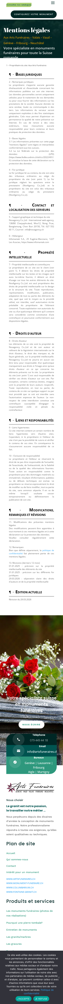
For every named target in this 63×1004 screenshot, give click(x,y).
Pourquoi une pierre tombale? (24, 922)
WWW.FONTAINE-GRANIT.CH (21, 891)
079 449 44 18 (39, 740)
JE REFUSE (41, 998)
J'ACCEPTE (23, 998)
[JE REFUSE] (58, 977)
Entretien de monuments (21, 929)
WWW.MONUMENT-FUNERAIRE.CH (24, 883)
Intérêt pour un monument (22, 872)
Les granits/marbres (18, 936)
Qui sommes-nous (17, 859)
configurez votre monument (33, 14)
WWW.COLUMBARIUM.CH (20, 887)
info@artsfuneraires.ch (42, 752)
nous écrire (31, 724)
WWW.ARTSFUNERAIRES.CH (20, 879)
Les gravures (14, 943)
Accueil (10, 853)
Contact (11, 865)
